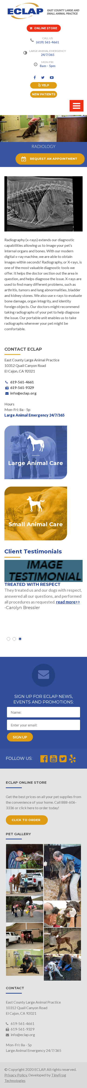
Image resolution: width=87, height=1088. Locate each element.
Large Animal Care (35, 463)
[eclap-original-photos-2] (24, 856)
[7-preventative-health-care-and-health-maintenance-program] (24, 882)
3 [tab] (20, 639)
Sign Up (20, 737)
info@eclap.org (22, 1034)
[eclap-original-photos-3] (62, 872)
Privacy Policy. (16, 1075)
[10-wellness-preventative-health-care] (24, 963)
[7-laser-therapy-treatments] (62, 967)
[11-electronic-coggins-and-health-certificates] (24, 936)
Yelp (45, 85)
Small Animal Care (36, 524)
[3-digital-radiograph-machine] (24, 909)
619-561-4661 (22, 1023)
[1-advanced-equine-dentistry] (62, 914)
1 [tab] (8, 639)
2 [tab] (14, 639)
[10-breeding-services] (62, 941)
